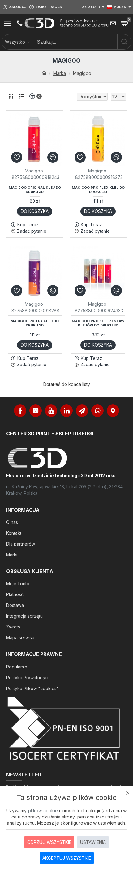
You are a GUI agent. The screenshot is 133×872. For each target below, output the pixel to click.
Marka (59, 73)
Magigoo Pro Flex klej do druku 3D (98, 189)
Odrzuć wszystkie (49, 842)
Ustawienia (93, 842)
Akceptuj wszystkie (66, 858)
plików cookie (43, 810)
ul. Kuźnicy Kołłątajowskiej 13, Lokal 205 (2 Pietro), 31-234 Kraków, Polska (64, 490)
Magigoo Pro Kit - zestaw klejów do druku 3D (98, 323)
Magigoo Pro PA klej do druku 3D (35, 323)
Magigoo (34, 170)
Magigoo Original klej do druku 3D (35, 189)
